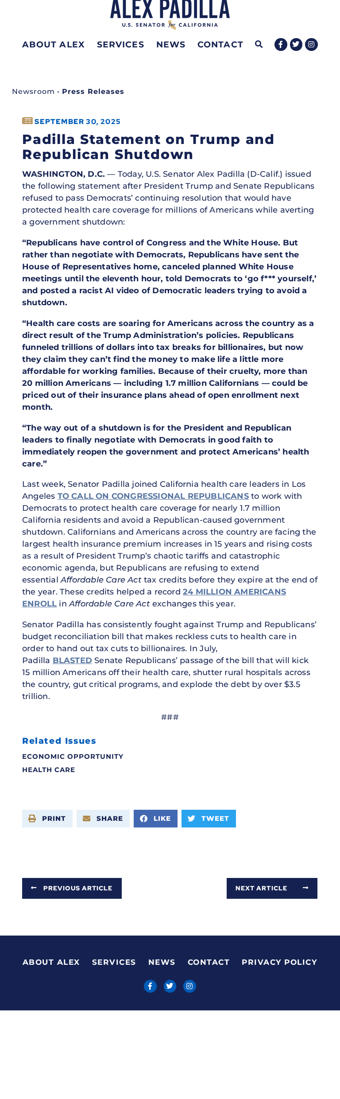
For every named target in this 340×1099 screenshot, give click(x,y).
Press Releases (93, 91)
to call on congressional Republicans (153, 496)
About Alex (53, 44)
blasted (72, 660)
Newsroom (33, 91)
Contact (220, 44)
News (170, 44)
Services (120, 44)
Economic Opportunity (73, 756)
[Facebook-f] (280, 44)
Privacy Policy (279, 962)
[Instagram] (311, 44)
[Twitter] (296, 44)
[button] (259, 44)
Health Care (48, 769)
